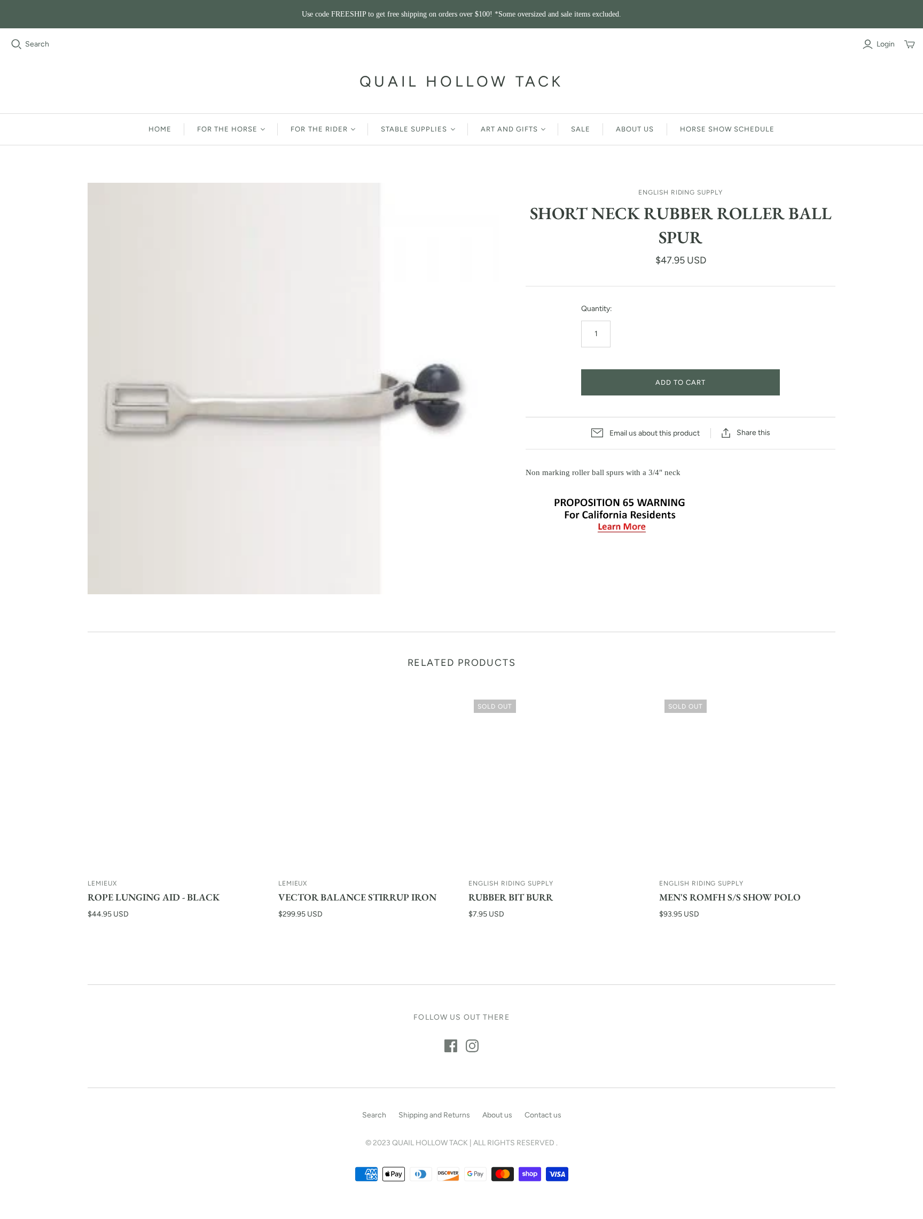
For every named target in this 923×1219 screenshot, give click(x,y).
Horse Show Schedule (727, 129)
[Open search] (16, 44)
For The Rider (319, 129)
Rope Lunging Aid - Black (154, 897)
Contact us (543, 1115)
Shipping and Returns (434, 1115)
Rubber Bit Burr (510, 897)
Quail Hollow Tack (461, 81)
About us (635, 129)
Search (37, 44)
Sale (580, 129)
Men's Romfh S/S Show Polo (730, 897)
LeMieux (102, 883)
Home (159, 129)
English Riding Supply (510, 883)
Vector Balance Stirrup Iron (357, 897)
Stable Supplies (414, 129)
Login (886, 44)
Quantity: (596, 308)
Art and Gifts (509, 129)
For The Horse (227, 129)
